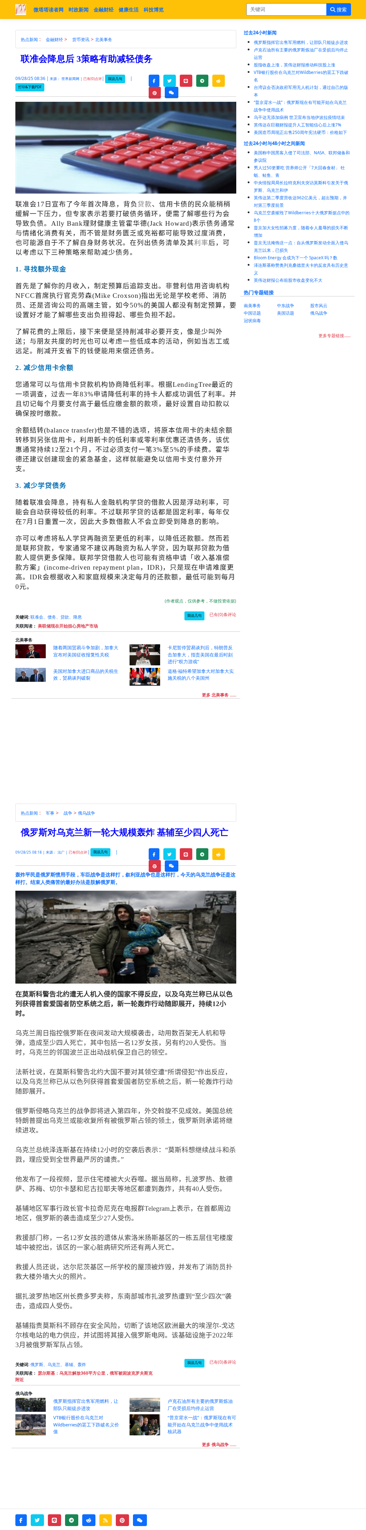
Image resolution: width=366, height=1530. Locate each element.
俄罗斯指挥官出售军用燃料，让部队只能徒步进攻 (301, 42)
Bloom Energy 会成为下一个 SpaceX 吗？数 (295, 257)
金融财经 (104, 9)
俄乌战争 (86, 813)
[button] (154, 81)
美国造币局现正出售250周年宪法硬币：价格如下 (300, 132)
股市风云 (318, 305)
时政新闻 (79, 9)
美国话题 (285, 313)
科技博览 (154, 9)
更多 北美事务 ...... (219, 695)
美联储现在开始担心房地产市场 (68, 626)
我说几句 (115, 78)
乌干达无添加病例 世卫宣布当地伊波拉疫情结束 (299, 117)
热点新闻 (29, 39)
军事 (50, 813)
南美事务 (252, 305)
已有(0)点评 (92, 78)
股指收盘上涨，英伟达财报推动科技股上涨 (294, 65)
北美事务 (103, 39)
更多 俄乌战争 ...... (219, 1444)
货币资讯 (80, 39)
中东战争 (285, 305)
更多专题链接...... (334, 335)
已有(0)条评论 (222, 614)
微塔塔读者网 (49, 9)
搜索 (341, 9)
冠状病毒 (252, 320)
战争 (68, 813)
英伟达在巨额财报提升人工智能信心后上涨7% (297, 125)
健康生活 (129, 9)
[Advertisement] (129, 754)
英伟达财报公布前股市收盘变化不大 (288, 280)
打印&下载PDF (29, 87)
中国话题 (252, 313)
